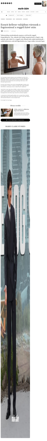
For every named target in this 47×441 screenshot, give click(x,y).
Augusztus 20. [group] (11, 15)
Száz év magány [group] (20, 15)
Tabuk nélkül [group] (28, 15)
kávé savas (25, 78)
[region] (15, 283)
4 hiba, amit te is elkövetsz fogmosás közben (21, 110)
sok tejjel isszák (19, 84)
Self (4, 100)
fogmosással (3, 78)
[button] (15, 283)
